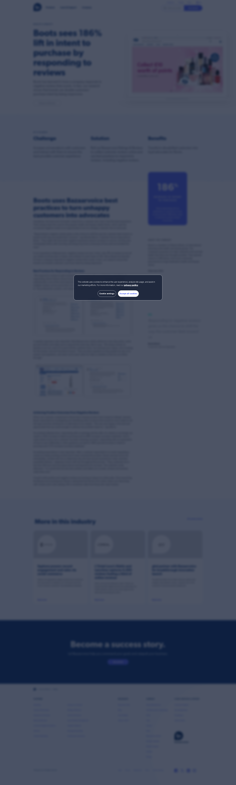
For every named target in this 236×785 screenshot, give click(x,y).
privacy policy (131, 285)
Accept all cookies (128, 293)
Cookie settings (106, 293)
